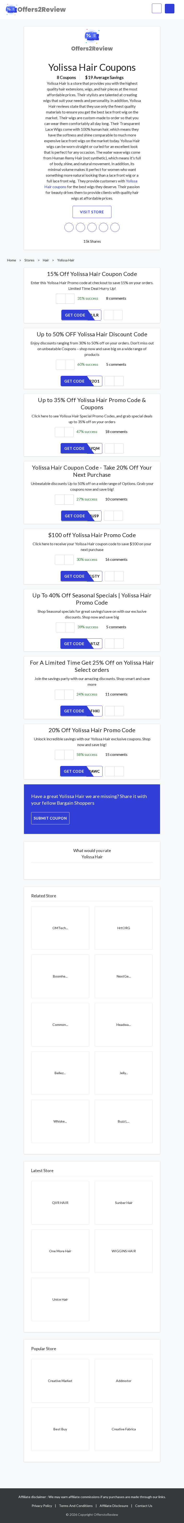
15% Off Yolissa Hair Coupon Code (92, 273)
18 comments (116, 431)
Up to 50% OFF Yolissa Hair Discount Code (92, 334)
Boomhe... (60, 976)
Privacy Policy (42, 1506)
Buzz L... (123, 1121)
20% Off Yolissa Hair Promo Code (92, 729)
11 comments (116, 694)
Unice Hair (60, 1299)
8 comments (116, 298)
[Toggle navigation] (169, 8)
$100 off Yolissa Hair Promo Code (92, 534)
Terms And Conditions (76, 1506)
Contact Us (143, 1506)
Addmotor (123, 1381)
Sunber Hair (123, 1203)
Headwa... (123, 1025)
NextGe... (124, 976)
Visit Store (92, 212)
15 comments (116, 754)
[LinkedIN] (115, 227)
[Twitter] (92, 227)
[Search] (156, 8)
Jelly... (124, 1073)
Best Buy (60, 1429)
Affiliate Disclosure (114, 1506)
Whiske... (60, 1121)
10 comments (116, 499)
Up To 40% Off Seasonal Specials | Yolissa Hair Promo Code (91, 599)
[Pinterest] (103, 227)
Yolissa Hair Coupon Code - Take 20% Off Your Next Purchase (92, 471)
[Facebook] (69, 227)
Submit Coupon (50, 818)
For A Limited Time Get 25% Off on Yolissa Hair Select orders (92, 666)
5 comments (116, 364)
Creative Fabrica (124, 1429)
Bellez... (60, 1073)
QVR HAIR (60, 1203)
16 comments (116, 559)
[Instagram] (80, 227)
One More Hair (60, 1251)
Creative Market (60, 1381)
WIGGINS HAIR (124, 1251)
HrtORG (123, 928)
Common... (60, 1025)
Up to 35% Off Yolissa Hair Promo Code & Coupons (92, 403)
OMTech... (60, 928)
